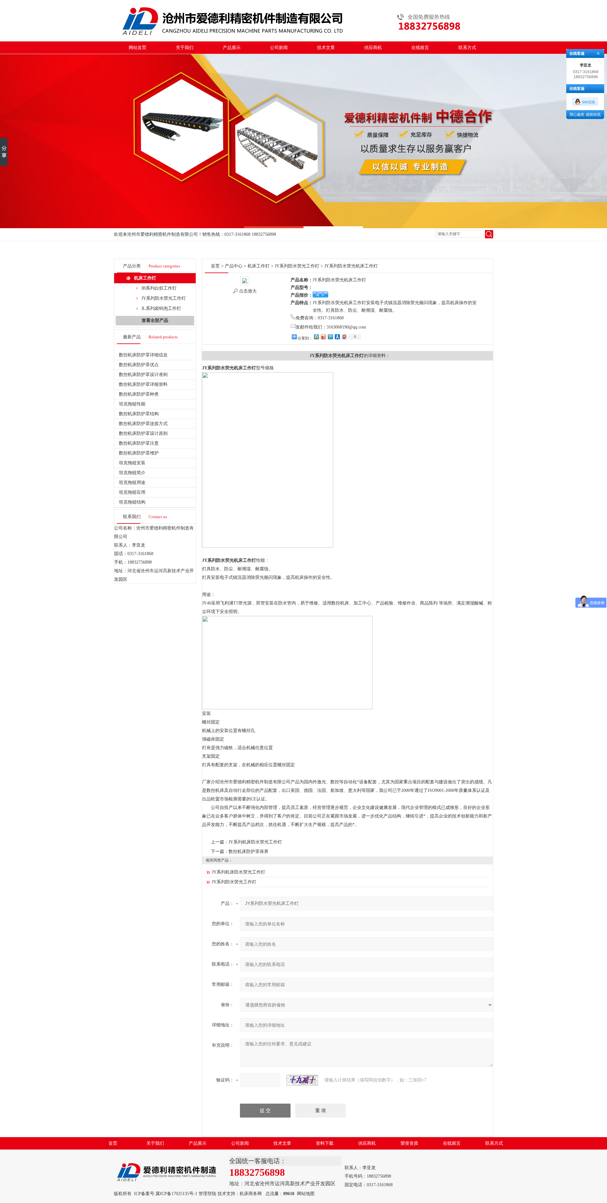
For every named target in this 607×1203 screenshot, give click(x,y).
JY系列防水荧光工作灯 (163, 298)
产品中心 (233, 266)
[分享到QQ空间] (316, 337)
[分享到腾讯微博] (330, 337)
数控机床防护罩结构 (139, 413)
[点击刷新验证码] (302, 1080)
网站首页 (137, 47)
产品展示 (232, 47)
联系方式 (467, 47)
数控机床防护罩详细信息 (143, 355)
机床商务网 (251, 1193)
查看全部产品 (155, 320)
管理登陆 (207, 1193)
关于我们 (184, 47)
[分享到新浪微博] (323, 337)
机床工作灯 (145, 278)
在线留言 (420, 47)
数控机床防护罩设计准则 (143, 374)
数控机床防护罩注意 (139, 443)
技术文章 (326, 47)
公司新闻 (279, 47)
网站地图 (306, 1193)
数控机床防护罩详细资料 (143, 384)
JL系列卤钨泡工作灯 (161, 308)
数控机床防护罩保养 (248, 851)
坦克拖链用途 (132, 482)
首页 (215, 266)
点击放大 (248, 291)
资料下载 (325, 1143)
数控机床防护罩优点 (139, 364)
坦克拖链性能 (132, 404)
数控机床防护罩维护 (139, 453)
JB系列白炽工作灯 (159, 288)
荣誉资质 (409, 1143)
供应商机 (373, 47)
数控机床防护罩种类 (139, 394)
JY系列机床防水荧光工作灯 (255, 842)
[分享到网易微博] (343, 337)
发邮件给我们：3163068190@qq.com (331, 327)
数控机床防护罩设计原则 (143, 433)
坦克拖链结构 (132, 502)
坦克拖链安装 (132, 463)
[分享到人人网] (337, 337)
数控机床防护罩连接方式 (143, 423)
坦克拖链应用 (132, 492)
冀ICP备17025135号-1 (176, 1193)
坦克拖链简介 (132, 472)
